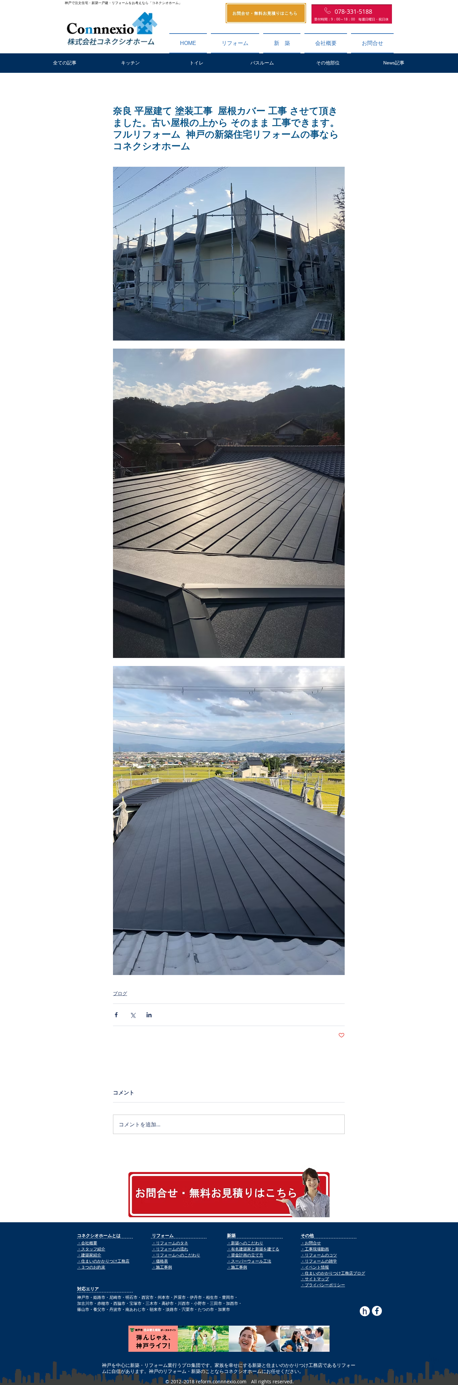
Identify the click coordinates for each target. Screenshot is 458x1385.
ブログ (120, 993)
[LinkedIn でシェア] (149, 1015)
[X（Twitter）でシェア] (132, 1015)
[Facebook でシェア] (116, 1015)
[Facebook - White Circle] (377, 1311)
